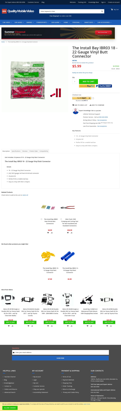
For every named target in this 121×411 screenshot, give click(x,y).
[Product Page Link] (48, 216)
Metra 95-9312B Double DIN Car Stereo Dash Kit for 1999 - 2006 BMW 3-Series (50, 311)
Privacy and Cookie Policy (71, 392)
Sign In (103, 2)
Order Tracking (67, 386)
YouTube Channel (10, 377)
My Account (37, 377)
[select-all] (25, 195)
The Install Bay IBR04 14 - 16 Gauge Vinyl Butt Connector (70, 270)
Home (3, 42)
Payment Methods (68, 380)
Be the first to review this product (82, 63)
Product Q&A (33, 151)
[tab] (6, 151)
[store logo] (18, 11)
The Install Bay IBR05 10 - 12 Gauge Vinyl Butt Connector (51, 270)
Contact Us (7, 386)
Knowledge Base (93, 2)
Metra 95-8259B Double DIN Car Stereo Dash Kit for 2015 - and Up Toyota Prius (109, 311)
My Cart (35, 383)
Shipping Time (67, 383)
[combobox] (71, 11)
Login (35, 380)
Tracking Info (82, 2)
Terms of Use (67, 377)
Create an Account (114, 2)
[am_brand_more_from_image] (8, 306)
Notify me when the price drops (82, 73)
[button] (81, 99)
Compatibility (44, 151)
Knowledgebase (9, 383)
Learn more (86, 404)
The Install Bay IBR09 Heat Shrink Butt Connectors (51, 221)
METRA (74, 60)
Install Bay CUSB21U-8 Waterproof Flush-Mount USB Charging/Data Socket (89, 311)
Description (6, 151)
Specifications (16, 151)
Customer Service (33, 2)
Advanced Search (9, 392)
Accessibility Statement (40, 392)
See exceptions (102, 120)
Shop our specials (39, 389)
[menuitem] (7, 22)
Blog (43, 2)
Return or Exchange (69, 389)
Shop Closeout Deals (102, 32)
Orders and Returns (10, 389)
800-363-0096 (21, 2)
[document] (60, 406)
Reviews (25, 151)
